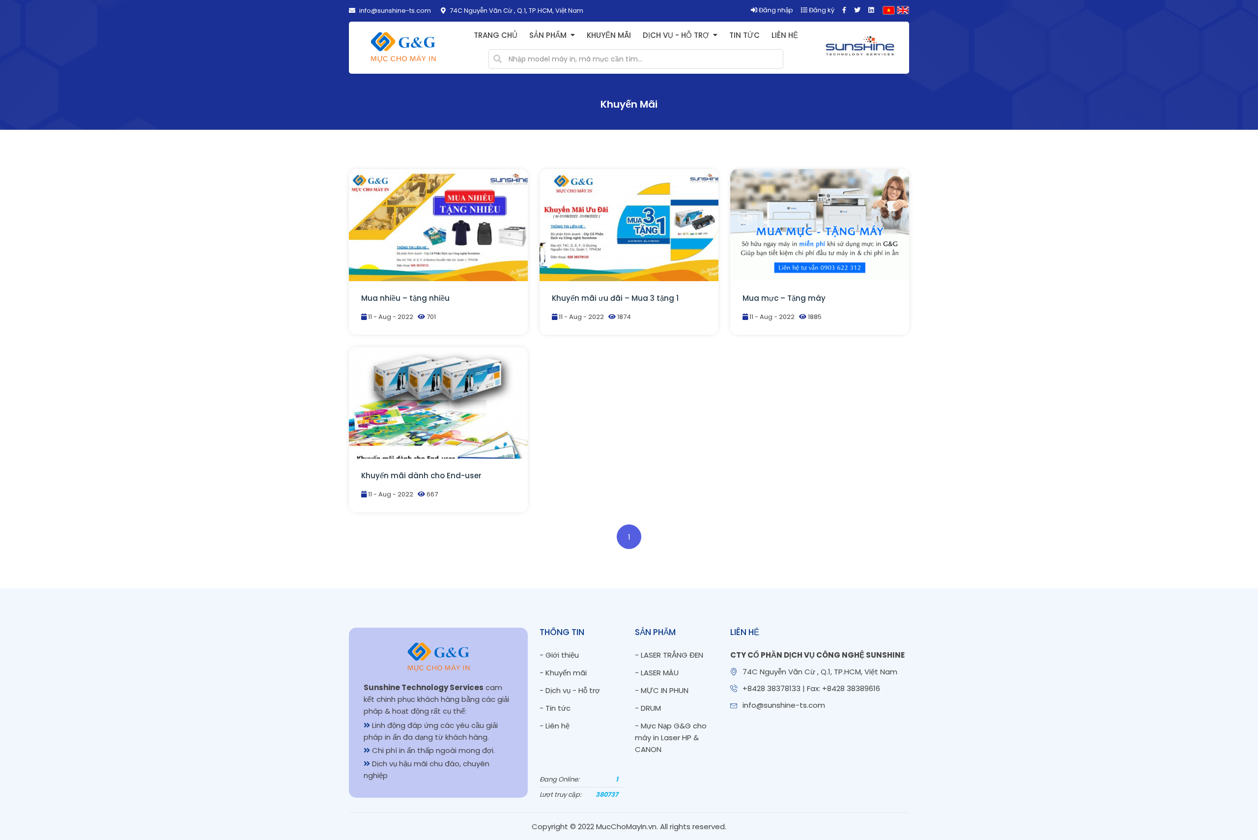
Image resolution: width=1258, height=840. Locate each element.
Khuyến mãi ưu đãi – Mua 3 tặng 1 (615, 298)
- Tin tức (555, 708)
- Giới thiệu (559, 655)
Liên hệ (785, 35)
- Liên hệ (555, 726)
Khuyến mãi (609, 35)
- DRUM (648, 708)
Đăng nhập (775, 10)
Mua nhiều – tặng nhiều (405, 298)
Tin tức (744, 35)
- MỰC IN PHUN (661, 690)
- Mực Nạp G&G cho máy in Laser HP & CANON (671, 737)
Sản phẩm (548, 35)
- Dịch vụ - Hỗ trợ (570, 690)
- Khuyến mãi (563, 672)
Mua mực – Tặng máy (784, 298)
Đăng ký (820, 10)
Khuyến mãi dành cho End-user (421, 475)
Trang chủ (495, 35)
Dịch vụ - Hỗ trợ (676, 35)
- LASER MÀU (657, 672)
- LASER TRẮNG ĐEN (669, 655)
